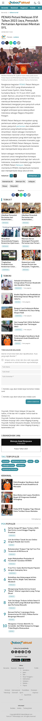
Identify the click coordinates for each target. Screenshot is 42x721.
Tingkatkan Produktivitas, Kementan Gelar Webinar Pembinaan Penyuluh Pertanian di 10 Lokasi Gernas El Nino (10, 268)
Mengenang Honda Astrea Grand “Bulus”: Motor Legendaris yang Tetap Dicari (24, 591)
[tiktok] (29, 651)
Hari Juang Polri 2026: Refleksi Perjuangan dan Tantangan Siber (27, 324)
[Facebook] (3, 43)
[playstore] (26, 661)
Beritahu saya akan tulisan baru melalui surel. (19, 397)
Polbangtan (21, 465)
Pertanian (5, 461)
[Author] (3, 37)
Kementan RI (7, 181)
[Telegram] (14, 43)
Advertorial (14, 12)
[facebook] (12, 651)
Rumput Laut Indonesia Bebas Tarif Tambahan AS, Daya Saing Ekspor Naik (27, 310)
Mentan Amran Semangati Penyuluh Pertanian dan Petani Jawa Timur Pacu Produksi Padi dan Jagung (30, 244)
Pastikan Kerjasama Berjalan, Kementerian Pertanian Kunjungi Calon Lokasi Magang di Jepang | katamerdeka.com (20, 425)
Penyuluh (14, 186)
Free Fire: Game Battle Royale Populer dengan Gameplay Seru (24, 569)
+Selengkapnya (36, 519)
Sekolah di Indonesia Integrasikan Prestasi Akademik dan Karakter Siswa (27, 283)
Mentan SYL (20, 181)
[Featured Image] (21, 73)
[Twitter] (7, 43)
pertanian (20, 126)
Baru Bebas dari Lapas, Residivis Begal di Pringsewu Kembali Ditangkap (26, 497)
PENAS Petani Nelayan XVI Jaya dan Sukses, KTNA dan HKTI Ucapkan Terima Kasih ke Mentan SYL (19, 413)
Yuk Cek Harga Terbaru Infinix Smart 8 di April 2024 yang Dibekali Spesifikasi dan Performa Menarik (24, 602)
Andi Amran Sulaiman (18, 461)
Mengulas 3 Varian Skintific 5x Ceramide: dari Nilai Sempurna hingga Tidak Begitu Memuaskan (23, 626)
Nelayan (19, 165)
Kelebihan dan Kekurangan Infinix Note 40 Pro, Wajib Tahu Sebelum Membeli (22, 579)
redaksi (16, 37)
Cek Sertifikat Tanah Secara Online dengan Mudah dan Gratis (22, 541)
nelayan (31, 181)
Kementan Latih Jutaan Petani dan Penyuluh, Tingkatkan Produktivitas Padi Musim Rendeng (31, 266)
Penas (4, 186)
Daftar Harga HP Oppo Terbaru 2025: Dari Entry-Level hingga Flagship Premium (23, 530)
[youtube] (26, 651)
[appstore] (15, 661)
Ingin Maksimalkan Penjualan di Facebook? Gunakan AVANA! (21, 559)
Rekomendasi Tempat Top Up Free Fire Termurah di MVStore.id (24, 550)
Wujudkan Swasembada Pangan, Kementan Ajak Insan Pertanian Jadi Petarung (10, 243)
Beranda (4, 12)
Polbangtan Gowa (8, 465)
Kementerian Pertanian (9, 469)
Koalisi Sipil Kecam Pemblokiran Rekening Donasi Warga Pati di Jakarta (27, 296)
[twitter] (16, 651)
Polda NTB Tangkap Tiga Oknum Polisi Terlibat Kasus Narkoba (26, 510)
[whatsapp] (19, 651)
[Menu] (3, 2)
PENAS (22, 84)
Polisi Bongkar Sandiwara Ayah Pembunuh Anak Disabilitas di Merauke (27, 338)
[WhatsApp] (11, 43)
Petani (30, 461)
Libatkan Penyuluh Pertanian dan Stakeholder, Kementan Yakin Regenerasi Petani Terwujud (9, 220)
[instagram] (22, 651)
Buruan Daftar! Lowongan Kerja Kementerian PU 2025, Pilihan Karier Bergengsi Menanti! (23, 614)
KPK (37, 461)
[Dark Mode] (35, 2)
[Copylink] (18, 43)
